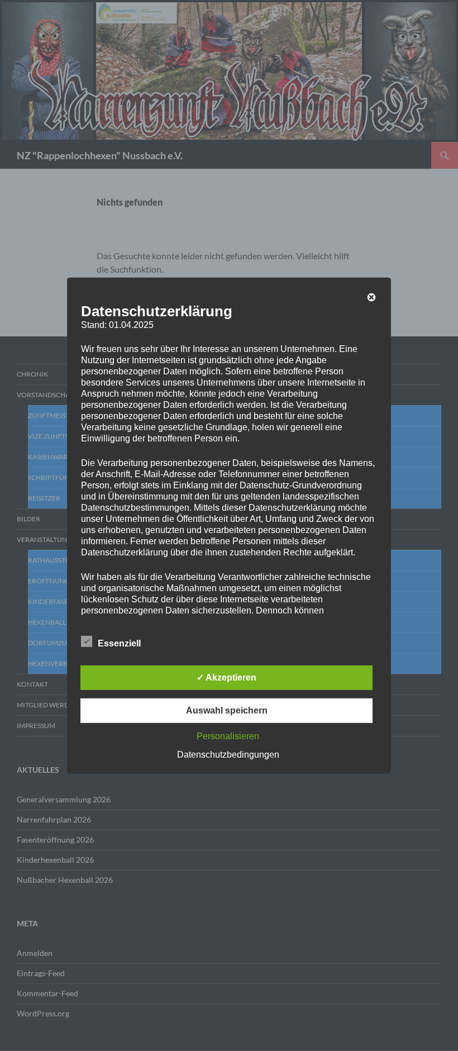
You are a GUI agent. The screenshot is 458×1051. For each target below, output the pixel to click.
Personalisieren (228, 736)
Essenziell (119, 643)
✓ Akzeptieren (226, 677)
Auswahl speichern (227, 710)
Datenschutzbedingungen (228, 754)
